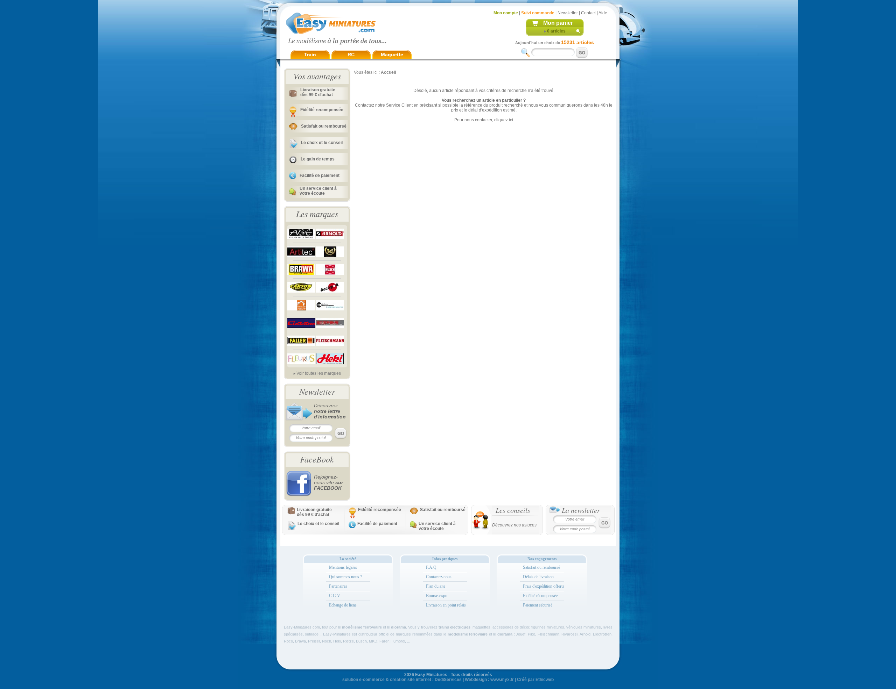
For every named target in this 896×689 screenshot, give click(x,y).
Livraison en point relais (446, 605)
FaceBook (317, 459)
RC (351, 54)
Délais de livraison (538, 576)
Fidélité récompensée (540, 595)
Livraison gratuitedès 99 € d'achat (317, 92)
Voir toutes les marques (318, 373)
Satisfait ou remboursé (323, 126)
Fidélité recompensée (321, 109)
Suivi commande (537, 12)
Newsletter (568, 12)
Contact (588, 12)
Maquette (392, 54)
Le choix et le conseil (322, 142)
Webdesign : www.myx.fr (489, 679)
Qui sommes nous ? (345, 576)
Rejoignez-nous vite (328, 482)
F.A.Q (431, 567)
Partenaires (338, 586)
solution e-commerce (363, 679)
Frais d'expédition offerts (543, 586)
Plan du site (435, 586)
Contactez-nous (438, 576)
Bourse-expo (436, 595)
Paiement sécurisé (537, 605)
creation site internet (410, 679)
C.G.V (334, 595)
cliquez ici (503, 119)
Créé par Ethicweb (535, 679)
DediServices (448, 679)
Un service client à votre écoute (318, 191)
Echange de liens (343, 605)
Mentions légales (343, 567)
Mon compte (505, 12)
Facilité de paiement (320, 175)
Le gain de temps (318, 159)
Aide (602, 12)
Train (310, 54)
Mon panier (558, 23)
